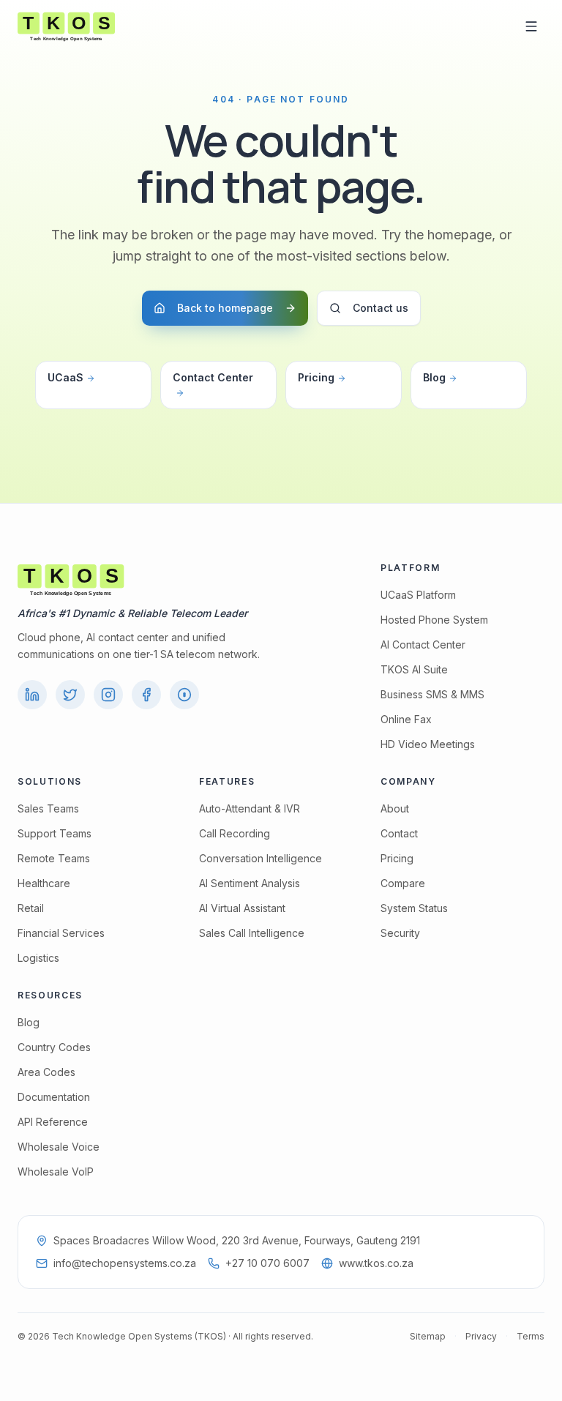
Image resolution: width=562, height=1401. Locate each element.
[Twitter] (70, 694)
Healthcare (44, 883)
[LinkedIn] (32, 694)
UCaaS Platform (418, 595)
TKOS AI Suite (414, 669)
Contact (399, 833)
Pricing (316, 377)
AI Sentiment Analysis (249, 883)
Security (400, 933)
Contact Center (213, 377)
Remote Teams (54, 858)
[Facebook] (146, 694)
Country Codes (54, 1047)
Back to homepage (225, 308)
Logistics (38, 958)
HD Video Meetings (428, 744)
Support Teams (54, 833)
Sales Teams (48, 808)
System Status (414, 908)
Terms (530, 1336)
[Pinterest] (184, 694)
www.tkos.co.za (376, 1263)
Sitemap (428, 1336)
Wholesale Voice (59, 1146)
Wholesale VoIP (56, 1171)
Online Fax (406, 719)
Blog (434, 377)
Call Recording (234, 833)
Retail (31, 908)
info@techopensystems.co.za (124, 1263)
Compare (403, 883)
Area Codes (46, 1072)
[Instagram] (108, 694)
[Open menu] (531, 26)
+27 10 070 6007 (267, 1263)
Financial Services (61, 933)
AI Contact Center (423, 644)
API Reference (53, 1122)
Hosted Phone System (434, 619)
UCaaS (65, 377)
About (395, 808)
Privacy (481, 1336)
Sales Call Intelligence (251, 933)
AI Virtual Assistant (242, 908)
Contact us (380, 308)
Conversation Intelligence (260, 858)
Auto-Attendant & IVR (249, 808)
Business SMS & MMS (432, 694)
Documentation (54, 1097)
